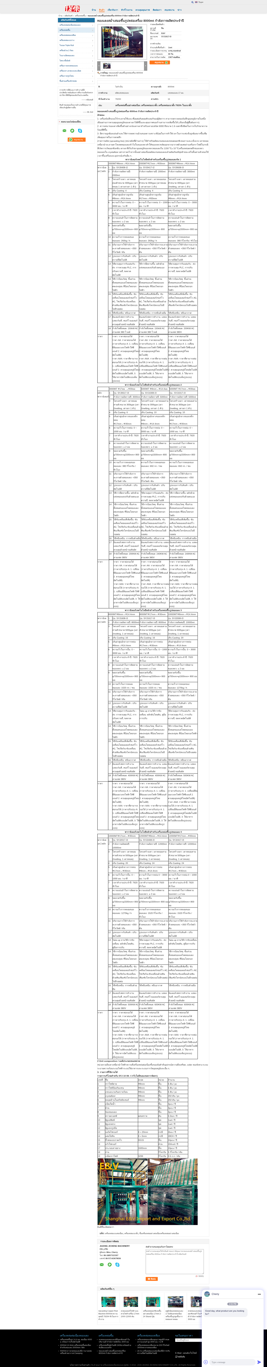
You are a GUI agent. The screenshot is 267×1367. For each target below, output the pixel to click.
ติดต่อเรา (157, 10)
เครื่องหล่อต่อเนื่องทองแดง (70, 25)
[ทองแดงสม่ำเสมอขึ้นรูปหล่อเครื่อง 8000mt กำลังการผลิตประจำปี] (122, 42)
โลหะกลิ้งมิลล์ (64, 61)
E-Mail (178, 1353)
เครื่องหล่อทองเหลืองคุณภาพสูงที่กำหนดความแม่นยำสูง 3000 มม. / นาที (153, 1340)
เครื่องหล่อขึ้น (80, 16)
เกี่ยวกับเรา (113, 10)
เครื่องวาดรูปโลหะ (66, 76)
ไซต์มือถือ (181, 1357)
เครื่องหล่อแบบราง (66, 40)
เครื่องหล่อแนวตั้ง (131, 1233)
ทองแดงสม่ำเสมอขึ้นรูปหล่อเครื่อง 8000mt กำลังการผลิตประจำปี (112, 1352)
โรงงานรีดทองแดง (66, 55)
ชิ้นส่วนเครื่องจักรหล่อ (68, 81)
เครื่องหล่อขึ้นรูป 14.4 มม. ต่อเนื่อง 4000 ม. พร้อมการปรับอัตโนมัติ (76, 1340)
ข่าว (180, 10)
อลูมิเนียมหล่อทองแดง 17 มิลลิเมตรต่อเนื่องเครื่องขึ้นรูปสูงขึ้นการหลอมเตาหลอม (174, 1315)
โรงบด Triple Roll (66, 45)
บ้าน (94, 10)
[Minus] (259, 1294)
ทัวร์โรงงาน (126, 10)
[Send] (259, 1362)
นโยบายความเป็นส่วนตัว (80, 1365)
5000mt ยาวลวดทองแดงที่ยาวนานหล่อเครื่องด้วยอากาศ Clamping (76, 1352)
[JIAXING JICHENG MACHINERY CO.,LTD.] (72, 9)
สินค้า (102, 10)
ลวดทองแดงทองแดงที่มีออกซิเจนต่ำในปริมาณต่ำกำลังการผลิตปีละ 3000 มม (197, 1315)
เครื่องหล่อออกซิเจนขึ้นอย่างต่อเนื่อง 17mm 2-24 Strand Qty (152, 1314)
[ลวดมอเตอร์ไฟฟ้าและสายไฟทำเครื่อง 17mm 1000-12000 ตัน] (131, 1302)
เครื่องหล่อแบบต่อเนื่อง (114, 1233)
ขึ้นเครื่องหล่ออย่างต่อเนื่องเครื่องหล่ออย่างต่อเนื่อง (159, 1233)
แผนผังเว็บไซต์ (190, 1353)
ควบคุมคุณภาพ (143, 10)
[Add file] (206, 1362)
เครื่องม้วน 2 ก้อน (66, 50)
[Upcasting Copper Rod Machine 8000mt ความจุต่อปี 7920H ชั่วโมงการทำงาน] (108, 1302)
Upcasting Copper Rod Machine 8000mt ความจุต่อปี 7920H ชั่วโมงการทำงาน (108, 1315)
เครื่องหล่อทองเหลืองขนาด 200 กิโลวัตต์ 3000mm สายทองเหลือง (153, 1346)
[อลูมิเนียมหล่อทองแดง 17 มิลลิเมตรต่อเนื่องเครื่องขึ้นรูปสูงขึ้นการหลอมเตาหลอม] (175, 1302)
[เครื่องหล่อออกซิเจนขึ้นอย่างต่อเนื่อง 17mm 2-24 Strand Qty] (153, 1302)
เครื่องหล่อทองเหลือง (67, 35)
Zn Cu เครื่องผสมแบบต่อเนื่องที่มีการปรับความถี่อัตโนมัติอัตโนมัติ (153, 1352)
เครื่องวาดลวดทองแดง (68, 66)
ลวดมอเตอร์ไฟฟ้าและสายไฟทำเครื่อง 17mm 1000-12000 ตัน (130, 1314)
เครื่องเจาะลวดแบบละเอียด (70, 71)
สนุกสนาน (169, 10)
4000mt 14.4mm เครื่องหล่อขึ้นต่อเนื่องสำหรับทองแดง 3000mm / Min (75, 1346)
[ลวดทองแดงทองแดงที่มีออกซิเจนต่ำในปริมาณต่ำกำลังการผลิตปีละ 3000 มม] (198, 1302)
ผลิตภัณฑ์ (68, 16)
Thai (200, 2)
